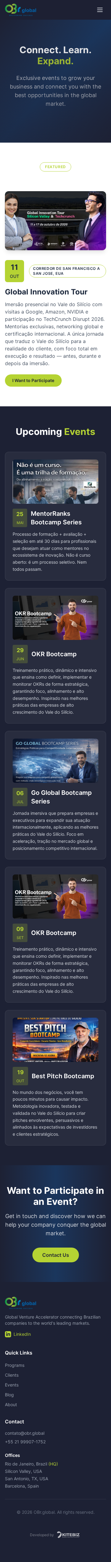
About (11, 1404)
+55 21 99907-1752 (25, 1441)
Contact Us (55, 1255)
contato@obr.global (24, 1433)
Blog (9, 1394)
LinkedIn (22, 1334)
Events (11, 1384)
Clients (11, 1375)
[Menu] (100, 10)
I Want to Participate (33, 380)
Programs (14, 1365)
